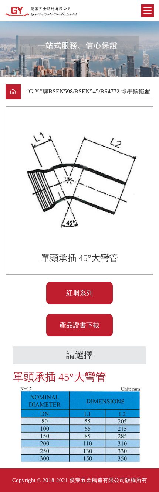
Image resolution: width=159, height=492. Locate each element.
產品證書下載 (79, 325)
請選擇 (79, 355)
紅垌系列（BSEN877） (80, 296)
